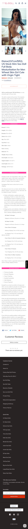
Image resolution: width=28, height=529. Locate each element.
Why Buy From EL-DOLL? (9, 376)
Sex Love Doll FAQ (8, 392)
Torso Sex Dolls (7, 434)
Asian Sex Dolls (7, 445)
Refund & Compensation (9, 400)
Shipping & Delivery (8, 403)
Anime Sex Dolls (7, 449)
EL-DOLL (16, 524)
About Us (5, 368)
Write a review (14, 342)
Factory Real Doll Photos (9, 372)
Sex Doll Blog (6, 380)
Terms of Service (7, 407)
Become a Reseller (7, 388)
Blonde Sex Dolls (7, 441)
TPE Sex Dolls (6, 430)
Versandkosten (7, 80)
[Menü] (25, 3)
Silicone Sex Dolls (7, 426)
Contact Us (6, 364)
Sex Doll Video (7, 384)
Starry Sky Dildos (7, 473)
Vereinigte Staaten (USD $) (13, 510)
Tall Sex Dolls (6, 461)
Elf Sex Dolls (6, 453)
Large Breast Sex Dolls (9, 469)
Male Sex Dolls (7, 437)
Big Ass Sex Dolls (7, 465)
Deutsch (13, 506)
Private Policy (6, 396)
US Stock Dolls (7, 418)
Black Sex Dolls (7, 457)
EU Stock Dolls (7, 422)
